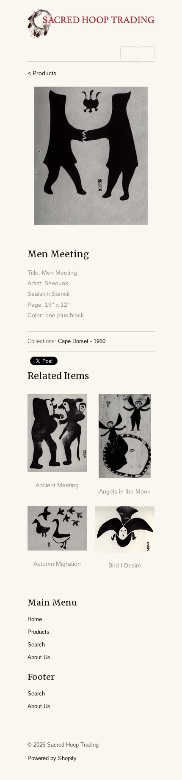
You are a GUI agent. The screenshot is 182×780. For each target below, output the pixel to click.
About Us (39, 657)
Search (36, 644)
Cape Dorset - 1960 (81, 341)
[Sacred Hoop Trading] (91, 24)
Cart (146, 52)
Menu (128, 52)
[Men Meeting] (91, 156)
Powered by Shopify (52, 758)
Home (35, 619)
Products (39, 632)
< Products (42, 73)
